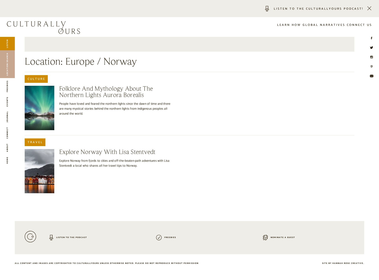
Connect (7, 133)
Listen (7, 43)
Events (7, 101)
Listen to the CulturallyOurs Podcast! (318, 8)
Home (7, 160)
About (7, 147)
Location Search (7, 64)
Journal (7, 116)
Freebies (7, 86)
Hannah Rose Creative (347, 263)
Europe (80, 62)
